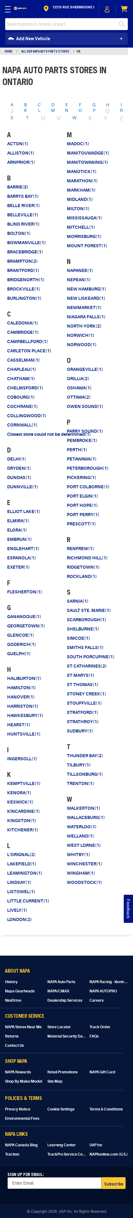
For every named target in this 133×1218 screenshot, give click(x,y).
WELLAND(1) (80, 836)
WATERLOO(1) (82, 826)
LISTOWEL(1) (21, 891)
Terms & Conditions (106, 1109)
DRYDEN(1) (19, 468)
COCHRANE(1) (22, 406)
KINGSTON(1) (21, 820)
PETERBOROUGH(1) (88, 468)
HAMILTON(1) (21, 687)
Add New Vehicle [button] (33, 38)
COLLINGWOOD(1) (26, 415)
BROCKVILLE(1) (23, 288)
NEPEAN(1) (79, 279)
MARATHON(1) (82, 180)
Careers (96, 1000)
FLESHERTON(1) (24, 591)
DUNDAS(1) (19, 477)
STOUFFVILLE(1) (84, 703)
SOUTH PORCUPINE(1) (90, 656)
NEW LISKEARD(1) (86, 298)
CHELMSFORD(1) (25, 387)
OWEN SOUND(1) (85, 406)
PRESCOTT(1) (81, 523)
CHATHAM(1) (21, 378)
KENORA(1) (19, 792)
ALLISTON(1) (20, 153)
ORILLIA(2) (78, 378)
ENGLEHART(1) (23, 548)
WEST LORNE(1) (84, 845)
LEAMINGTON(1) (24, 873)
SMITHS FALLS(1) (85, 647)
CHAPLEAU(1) (21, 369)
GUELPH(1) (19, 653)
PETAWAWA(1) (82, 458)
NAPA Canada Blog (21, 1145)
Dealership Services (64, 1000)
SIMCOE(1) (78, 638)
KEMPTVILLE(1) (24, 783)
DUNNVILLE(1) (22, 486)
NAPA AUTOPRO (103, 991)
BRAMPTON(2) (22, 261)
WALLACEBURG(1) (86, 817)
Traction (12, 1154)
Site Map (54, 1081)
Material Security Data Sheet (72, 1036)
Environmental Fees (22, 1118)
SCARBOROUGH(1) (86, 619)
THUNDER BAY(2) (85, 755)
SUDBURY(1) (80, 730)
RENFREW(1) (80, 548)
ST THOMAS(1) (82, 684)
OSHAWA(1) (79, 387)
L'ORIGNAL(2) (21, 854)
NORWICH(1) (80, 335)
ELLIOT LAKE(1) (23, 511)
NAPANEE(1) (80, 270)
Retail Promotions (62, 1072)
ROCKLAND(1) (82, 576)
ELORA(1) (17, 530)
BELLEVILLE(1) (22, 214)
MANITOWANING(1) (87, 162)
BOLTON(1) (19, 233)
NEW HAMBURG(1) (86, 288)
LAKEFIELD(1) (21, 863)
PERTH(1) (77, 449)
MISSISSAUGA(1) (84, 217)
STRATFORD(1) (82, 712)
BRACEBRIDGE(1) (25, 251)
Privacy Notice (17, 1109)
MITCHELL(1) (81, 227)
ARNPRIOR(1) (21, 162)
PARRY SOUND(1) (85, 431)
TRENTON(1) (80, 783)
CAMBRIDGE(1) (23, 332)
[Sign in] (107, 9)
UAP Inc (96, 1145)
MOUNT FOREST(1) (87, 245)
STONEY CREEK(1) (86, 693)
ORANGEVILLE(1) (85, 369)
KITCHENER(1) (22, 829)
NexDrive (13, 1000)
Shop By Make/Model (23, 1081)
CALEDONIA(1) (22, 322)
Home (8, 51)
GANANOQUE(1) (24, 616)
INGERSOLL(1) (22, 758)
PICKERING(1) (81, 477)
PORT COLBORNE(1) (88, 486)
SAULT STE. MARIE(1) (89, 610)
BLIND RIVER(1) (23, 224)
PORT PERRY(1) (83, 514)
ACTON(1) (17, 143)
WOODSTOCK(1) (84, 882)
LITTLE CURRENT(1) (28, 900)
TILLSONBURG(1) (85, 774)
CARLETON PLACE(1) (29, 350)
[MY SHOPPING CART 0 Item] (124, 9)
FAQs (94, 1036)
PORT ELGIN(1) (82, 496)
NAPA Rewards (18, 1072)
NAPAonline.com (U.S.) (108, 1154)
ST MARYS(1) (80, 675)
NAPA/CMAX (58, 991)
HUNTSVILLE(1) (24, 734)
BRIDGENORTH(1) (26, 279)
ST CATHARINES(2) (87, 666)
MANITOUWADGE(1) (88, 153)
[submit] (123, 24)
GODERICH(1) (21, 644)
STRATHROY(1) (83, 721)
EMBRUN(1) (19, 539)
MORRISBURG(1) (84, 236)
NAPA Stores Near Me (23, 1027)
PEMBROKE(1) (82, 440)
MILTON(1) (78, 208)
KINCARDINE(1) (23, 811)
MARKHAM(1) (81, 190)
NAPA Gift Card (102, 1072)
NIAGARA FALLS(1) (86, 316)
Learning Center (61, 1145)
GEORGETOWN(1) (26, 625)
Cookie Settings (61, 1109)
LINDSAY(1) (19, 882)
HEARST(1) (18, 724)
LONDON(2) (19, 919)
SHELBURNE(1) (83, 628)
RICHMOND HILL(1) (87, 557)
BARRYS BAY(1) (23, 196)
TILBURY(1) (79, 764)
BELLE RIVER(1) (23, 205)
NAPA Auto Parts (61, 982)
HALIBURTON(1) (24, 678)
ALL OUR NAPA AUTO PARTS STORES (45, 51)
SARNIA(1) (77, 601)
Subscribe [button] (113, 1183)
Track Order (99, 1027)
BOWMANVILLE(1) (26, 242)
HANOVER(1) (21, 696)
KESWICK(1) (20, 802)
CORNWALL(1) (22, 424)
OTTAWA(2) (79, 397)
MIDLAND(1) (80, 199)
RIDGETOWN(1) (83, 567)
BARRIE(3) (17, 187)
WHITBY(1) (78, 854)
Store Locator (59, 1027)
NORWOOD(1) (82, 344)
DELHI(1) (16, 458)
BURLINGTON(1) (24, 298)
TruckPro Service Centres (69, 1154)
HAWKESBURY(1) (25, 715)
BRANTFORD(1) (23, 270)
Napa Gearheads (20, 991)
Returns (12, 1036)
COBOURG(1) (21, 397)
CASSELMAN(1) (23, 360)
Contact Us (14, 1045)
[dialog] (107, 9)
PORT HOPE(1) (82, 505)
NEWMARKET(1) (84, 307)
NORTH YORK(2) (84, 326)
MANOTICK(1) (82, 171)
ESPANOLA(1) (21, 557)
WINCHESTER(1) (84, 863)
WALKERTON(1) (83, 808)
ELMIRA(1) (18, 520)
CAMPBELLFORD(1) (27, 341)
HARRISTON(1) (22, 706)
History (11, 982)
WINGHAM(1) (81, 873)
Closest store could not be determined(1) (49, 434)
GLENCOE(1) (20, 635)
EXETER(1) (18, 567)
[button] (68, 9)
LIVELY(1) (17, 910)
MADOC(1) (78, 143)
